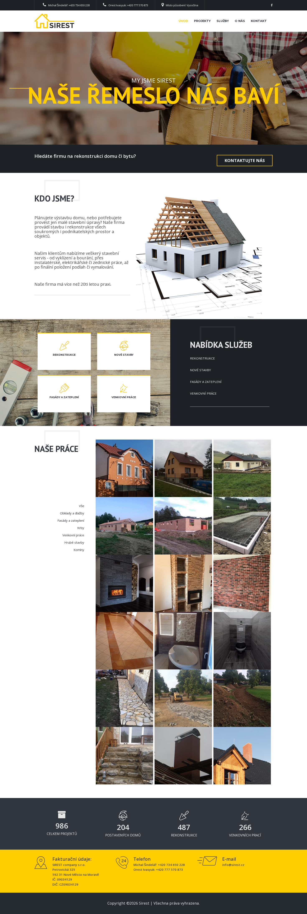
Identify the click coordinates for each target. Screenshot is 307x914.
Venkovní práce (73, 535)
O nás (240, 21)
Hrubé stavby (74, 542)
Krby (80, 528)
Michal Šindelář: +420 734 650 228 (69, 5)
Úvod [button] (183, 21)
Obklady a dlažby (72, 513)
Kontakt (259, 21)
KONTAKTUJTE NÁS (245, 160)
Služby (223, 21)
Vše (81, 506)
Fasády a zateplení (70, 520)
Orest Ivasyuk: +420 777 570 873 (128, 5)
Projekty (202, 21)
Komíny (79, 550)
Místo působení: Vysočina (182, 5)
